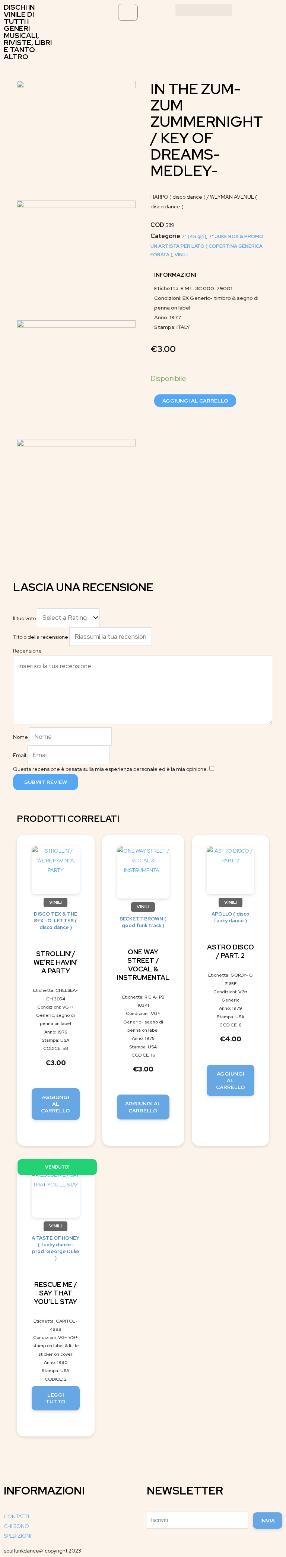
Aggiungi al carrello (195, 400)
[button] (204, 10)
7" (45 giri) (193, 236)
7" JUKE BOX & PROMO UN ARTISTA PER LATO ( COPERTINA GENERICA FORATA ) (206, 245)
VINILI (181, 255)
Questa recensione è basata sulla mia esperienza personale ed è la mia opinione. (110, 769)
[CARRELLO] (128, 12)
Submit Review (45, 782)
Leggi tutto (55, 1398)
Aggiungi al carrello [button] (55, 1104)
